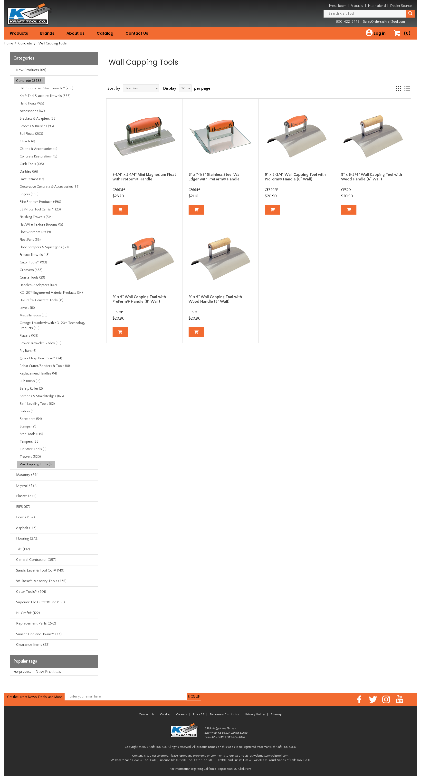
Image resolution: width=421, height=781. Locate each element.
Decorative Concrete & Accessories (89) (49, 187)
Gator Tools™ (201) (31, 592)
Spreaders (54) (31, 419)
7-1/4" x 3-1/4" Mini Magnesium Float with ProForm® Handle (144, 176)
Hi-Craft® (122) (28, 613)
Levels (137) (25, 517)
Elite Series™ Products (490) (40, 202)
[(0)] (399, 38)
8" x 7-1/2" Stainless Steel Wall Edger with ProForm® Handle (215, 176)
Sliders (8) (27, 411)
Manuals (357, 6)
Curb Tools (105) (32, 164)
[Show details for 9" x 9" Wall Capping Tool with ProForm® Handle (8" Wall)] (144, 259)
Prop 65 (198, 714)
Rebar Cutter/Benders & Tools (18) (45, 366)
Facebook (359, 699)
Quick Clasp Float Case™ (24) (41, 358)
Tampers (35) (29, 442)
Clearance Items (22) (32, 645)
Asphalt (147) (26, 528)
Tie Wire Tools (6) (33, 449)
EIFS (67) (23, 507)
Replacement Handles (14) (38, 373)
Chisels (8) (27, 141)
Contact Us (136, 33)
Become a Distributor (224, 714)
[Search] (410, 14)
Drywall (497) (27, 485)
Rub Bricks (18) (30, 381)
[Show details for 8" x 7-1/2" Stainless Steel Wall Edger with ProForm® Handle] (220, 137)
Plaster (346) (26, 496)
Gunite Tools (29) (32, 278)
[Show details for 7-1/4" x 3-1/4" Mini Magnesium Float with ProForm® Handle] (144, 137)
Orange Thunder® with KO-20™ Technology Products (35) (52, 325)
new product (21, 672)
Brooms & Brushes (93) (37, 126)
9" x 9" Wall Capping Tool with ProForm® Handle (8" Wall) (139, 299)
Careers (181, 714)
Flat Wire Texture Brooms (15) (41, 225)
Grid (398, 88)
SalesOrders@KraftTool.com (384, 22)
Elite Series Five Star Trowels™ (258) (46, 88)
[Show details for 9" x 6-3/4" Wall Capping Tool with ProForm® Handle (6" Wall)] (297, 137)
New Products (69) (31, 70)
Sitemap (276, 714)
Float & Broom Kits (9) (35, 232)
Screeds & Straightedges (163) (42, 396)
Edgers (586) (29, 194)
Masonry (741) (27, 475)
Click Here (244, 769)
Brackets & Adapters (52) (38, 119)
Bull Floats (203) (31, 134)
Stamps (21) (28, 426)
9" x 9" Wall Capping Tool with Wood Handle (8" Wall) (215, 299)
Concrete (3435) (29, 81)
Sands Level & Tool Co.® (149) (40, 570)
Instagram (386, 699)
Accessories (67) (32, 111)
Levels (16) (27, 308)
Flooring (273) (27, 538)
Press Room (337, 6)
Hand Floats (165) (32, 103)
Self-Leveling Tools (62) (37, 404)
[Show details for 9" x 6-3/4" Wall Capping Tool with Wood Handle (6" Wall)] (373, 137)
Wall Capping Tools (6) (36, 464)
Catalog (105, 33)
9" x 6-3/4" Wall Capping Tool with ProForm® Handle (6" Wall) (295, 176)
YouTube (399, 699)
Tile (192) (23, 549)
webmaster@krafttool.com (270, 755)
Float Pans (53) (30, 240)
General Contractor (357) (36, 560)
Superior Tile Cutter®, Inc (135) (40, 602)
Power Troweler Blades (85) (40, 343)
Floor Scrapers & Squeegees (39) (44, 247)
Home (8, 43)
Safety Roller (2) (31, 389)
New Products (48, 671)
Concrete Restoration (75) (38, 156)
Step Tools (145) (31, 434)
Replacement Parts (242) (36, 623)
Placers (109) (29, 336)
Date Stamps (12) (32, 179)
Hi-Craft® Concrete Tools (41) (41, 300)
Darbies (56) (29, 172)
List (407, 88)
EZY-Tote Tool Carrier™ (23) (40, 209)
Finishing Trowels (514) (36, 217)
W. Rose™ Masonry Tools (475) (41, 581)
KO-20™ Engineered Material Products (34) (51, 293)
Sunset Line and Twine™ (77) (39, 634)
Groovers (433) (31, 270)
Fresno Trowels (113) (34, 255)
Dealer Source (401, 6)
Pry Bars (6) (28, 351)
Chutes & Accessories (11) (38, 149)
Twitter (372, 699)
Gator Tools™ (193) (33, 262)
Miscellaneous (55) (34, 315)
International (377, 6)
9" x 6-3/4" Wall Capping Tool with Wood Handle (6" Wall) (371, 176)
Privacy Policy (255, 714)
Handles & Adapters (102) (38, 285)
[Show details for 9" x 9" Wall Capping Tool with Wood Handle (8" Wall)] (220, 259)
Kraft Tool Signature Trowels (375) (45, 96)
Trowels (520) (30, 457)
